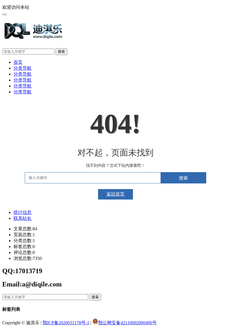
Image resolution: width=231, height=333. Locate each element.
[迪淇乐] (33, 37)
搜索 (61, 51)
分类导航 (23, 68)
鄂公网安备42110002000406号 (127, 322)
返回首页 (115, 194)
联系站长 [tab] (23, 218)
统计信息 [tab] (23, 212)
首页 (18, 62)
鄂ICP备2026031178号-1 (66, 322)
